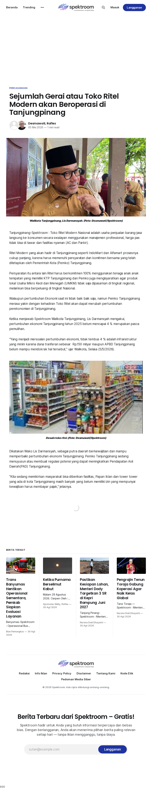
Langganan (134, 7)
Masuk (114, 7)
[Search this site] (103, 7)
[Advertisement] (76, 48)
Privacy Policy (61, 673)
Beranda (12, 7)
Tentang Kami (105, 673)
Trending (29, 7)
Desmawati (36, 123)
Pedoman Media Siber (76, 679)
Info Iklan (41, 673)
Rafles (51, 123)
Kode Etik (126, 673)
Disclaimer (84, 673)
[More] (42, 7)
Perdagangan (18, 87)
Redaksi (24, 673)
